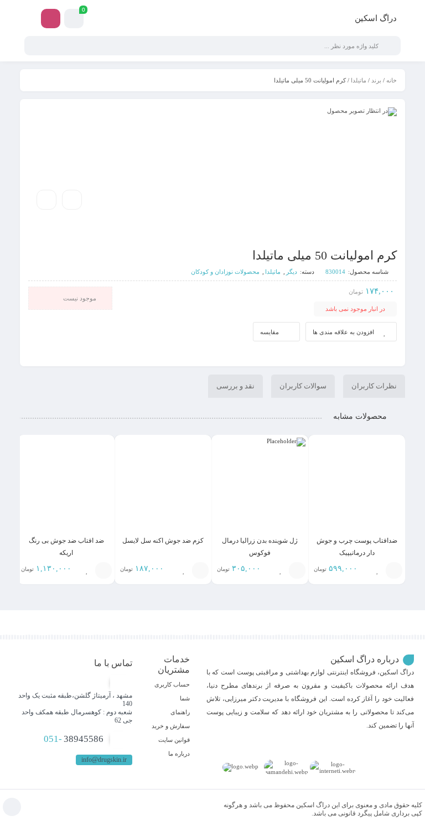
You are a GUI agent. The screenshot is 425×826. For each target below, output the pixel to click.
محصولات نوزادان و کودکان (225, 271)
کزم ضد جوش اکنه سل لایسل (163, 540)
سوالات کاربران (302, 386)
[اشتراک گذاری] (72, 200)
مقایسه (269, 332)
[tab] (374, 386)
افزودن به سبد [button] (394, 570)
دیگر (291, 271)
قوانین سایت (174, 739)
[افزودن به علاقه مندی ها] (377, 570)
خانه (391, 80)
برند (376, 80)
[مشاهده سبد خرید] (74, 20)
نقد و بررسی (235, 386)
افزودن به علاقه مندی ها (343, 332)
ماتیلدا (358, 80)
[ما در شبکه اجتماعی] (50, 18)
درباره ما (179, 753)
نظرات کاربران (374, 386)
